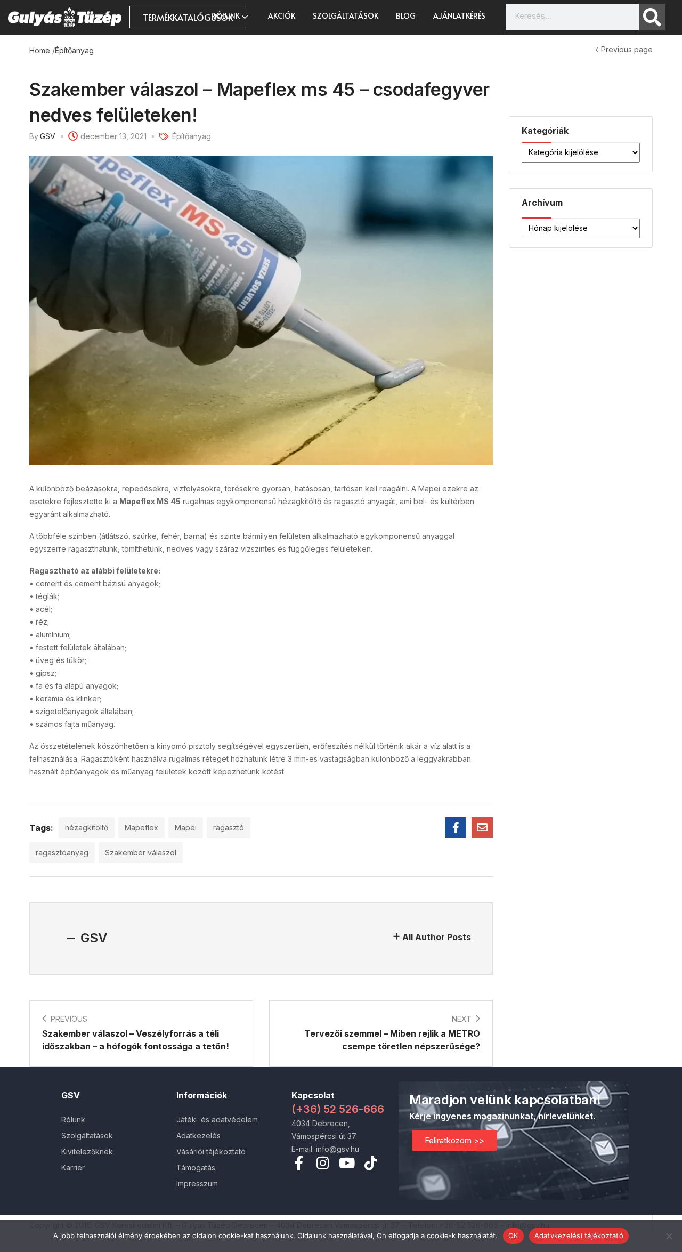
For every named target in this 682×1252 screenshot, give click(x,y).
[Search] (652, 17)
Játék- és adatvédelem (217, 1119)
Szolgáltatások (345, 16)
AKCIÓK (281, 16)
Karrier (73, 1167)
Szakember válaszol (140, 852)
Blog (406, 16)
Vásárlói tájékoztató (211, 1151)
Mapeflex (141, 827)
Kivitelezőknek (87, 1151)
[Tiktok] (370, 1163)
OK (513, 1235)
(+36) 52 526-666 (337, 1109)
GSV (47, 136)
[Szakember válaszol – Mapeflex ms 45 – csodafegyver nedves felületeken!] (455, 827)
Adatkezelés (198, 1135)
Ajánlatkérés (459, 16)
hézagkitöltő (86, 827)
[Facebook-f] (298, 1163)
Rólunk (226, 16)
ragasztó (228, 827)
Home (39, 50)
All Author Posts (436, 937)
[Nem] (668, 1236)
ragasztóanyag (62, 852)
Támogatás (195, 1167)
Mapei (186, 827)
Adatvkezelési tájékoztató (578, 1235)
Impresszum (197, 1183)
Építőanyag (74, 50)
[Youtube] (346, 1163)
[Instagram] (322, 1163)
